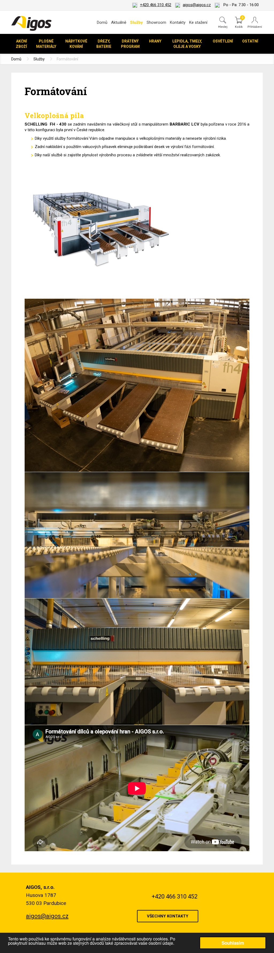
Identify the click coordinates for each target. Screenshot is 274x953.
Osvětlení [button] (223, 41)
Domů (102, 22)
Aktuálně (118, 22)
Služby (39, 59)
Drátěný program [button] (130, 44)
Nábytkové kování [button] (76, 44)
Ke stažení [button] (198, 22)
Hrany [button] (155, 41)
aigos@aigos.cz (197, 4)
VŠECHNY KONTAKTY (167, 916)
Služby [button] (136, 22)
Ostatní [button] (250, 41)
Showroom (156, 22)
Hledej (222, 26)
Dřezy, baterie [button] (103, 44)
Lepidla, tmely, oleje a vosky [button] (187, 44)
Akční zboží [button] (21, 44)
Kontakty (177, 22)
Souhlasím (233, 943)
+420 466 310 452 (155, 4)
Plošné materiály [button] (46, 44)
